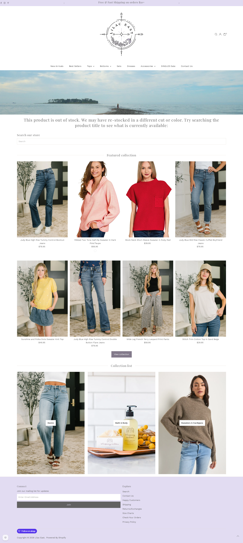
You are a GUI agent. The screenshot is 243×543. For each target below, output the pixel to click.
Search (126, 491)
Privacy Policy (129, 522)
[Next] (179, 3)
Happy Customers (131, 500)
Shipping (127, 504)
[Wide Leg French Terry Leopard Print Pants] (148, 299)
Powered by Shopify (56, 537)
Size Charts (128, 513)
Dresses (131, 66)
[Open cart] (224, 34)
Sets (119, 66)
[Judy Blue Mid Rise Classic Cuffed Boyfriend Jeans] (200, 199)
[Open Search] (216, 34)
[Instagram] (4, 3)
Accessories (147, 66)
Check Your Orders (132, 517)
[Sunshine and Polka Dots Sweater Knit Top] (42, 299)
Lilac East (40, 537)
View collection (121, 354)
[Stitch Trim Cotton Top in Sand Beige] (200, 299)
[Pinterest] (8, 3)
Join (69, 504)
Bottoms (104, 66)
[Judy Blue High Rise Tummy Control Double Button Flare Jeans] (95, 299)
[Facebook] (1, 3)
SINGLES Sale (168, 66)
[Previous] (64, 3)
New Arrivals (56, 66)
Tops (90, 66)
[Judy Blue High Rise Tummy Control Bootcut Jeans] (42, 199)
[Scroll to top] (237, 536)
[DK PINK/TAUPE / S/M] (95, 250)
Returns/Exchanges (132, 509)
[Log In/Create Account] (220, 34)
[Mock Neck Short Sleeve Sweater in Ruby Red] (148, 199)
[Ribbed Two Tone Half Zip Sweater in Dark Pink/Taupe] (95, 199)
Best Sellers (75, 66)
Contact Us (187, 66)
